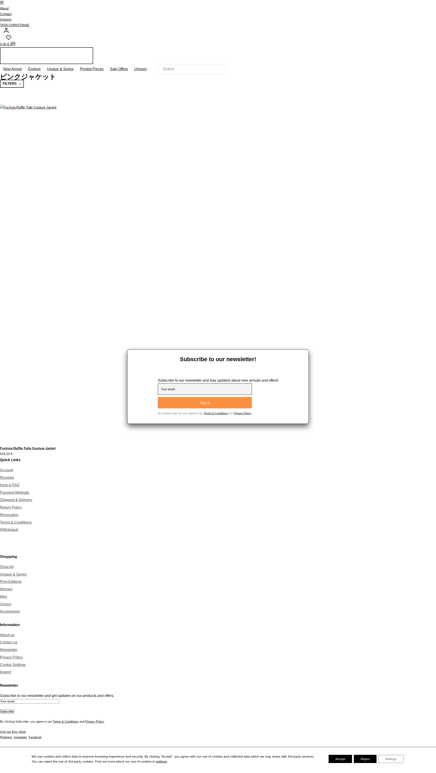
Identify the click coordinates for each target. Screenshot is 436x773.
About (4, 8)
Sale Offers (119, 69)
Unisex (5, 604)
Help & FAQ (9, 485)
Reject (365, 759)
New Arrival (12, 69)
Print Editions (11, 582)
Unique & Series (60, 69)
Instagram (20, 737)
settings (161, 761)
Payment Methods (14, 493)
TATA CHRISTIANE (14, 25)
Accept (340, 759)
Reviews (7, 478)
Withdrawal (9, 530)
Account (6, 470)
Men (3, 597)
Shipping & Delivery (16, 500)
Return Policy (11, 507)
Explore (34, 69)
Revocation (9, 515)
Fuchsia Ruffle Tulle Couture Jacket (28, 448)
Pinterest (6, 737)
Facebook (35, 737)
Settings (391, 759)
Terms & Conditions (16, 522)
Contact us (8, 642)
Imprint (5, 672)
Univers (6, 19)
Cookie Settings (13, 665)
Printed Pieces (92, 69)
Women (6, 589)
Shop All (7, 567)
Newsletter (8, 650)
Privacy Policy (11, 657)
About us (7, 635)
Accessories (10, 611)
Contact (6, 14)
